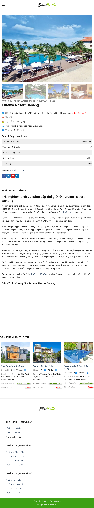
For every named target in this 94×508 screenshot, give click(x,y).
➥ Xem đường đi (78, 113)
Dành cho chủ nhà (14, 428)
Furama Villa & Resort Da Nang (76, 367)
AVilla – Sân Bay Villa (43, 366)
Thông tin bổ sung (17, 190)
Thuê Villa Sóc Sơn (14, 465)
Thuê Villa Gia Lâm (14, 488)
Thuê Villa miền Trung (24, 101)
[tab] (4, 190)
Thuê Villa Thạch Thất (15, 452)
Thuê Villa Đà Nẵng (46, 101)
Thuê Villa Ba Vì (13, 493)
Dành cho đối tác (13, 433)
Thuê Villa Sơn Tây (14, 461)
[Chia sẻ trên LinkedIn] (17, 176)
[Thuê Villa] (47, 4)
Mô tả (4, 190)
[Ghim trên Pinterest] (13, 176)
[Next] (87, 48)
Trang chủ (7, 101)
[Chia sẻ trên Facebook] (4, 176)
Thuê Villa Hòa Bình (14, 484)
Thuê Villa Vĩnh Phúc (15, 456)
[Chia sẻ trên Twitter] (8, 176)
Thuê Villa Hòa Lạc (14, 480)
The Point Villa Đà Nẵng (12, 366)
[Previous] (7, 48)
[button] (3, 5)
